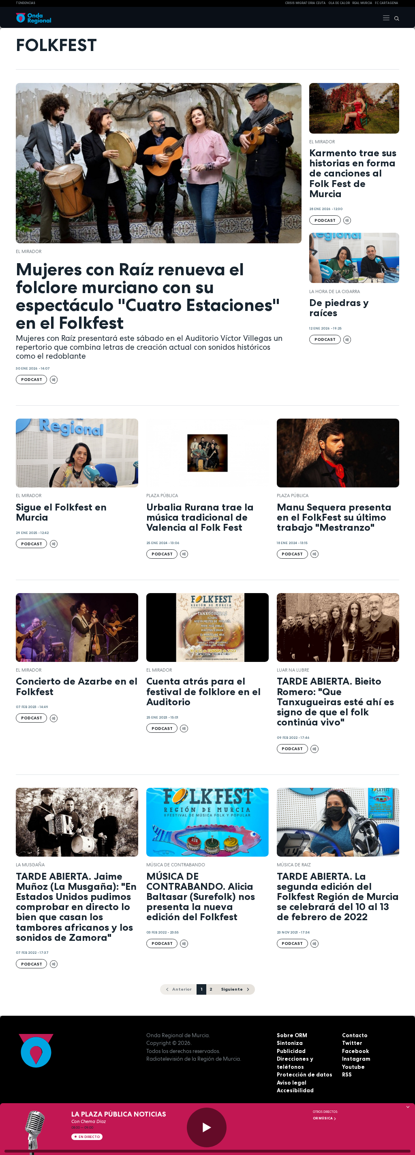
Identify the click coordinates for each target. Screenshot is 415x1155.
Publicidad (291, 1051)
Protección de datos (304, 1074)
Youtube (353, 1067)
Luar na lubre (293, 670)
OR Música (323, 1118)
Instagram (356, 1058)
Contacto (355, 1035)
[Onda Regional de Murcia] (33, 17)
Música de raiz (294, 865)
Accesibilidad (295, 1090)
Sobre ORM (292, 1035)
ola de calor (339, 3)
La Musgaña (30, 865)
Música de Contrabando (175, 865)
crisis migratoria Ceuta (305, 3)
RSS (347, 1074)
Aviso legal (291, 1082)
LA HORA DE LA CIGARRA (334, 291)
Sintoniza (290, 1043)
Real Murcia (362, 3)
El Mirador (28, 251)
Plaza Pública (162, 495)
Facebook (355, 1051)
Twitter (352, 1043)
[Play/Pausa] (207, 1127)
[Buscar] (394, 17)
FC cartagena (386, 3)
